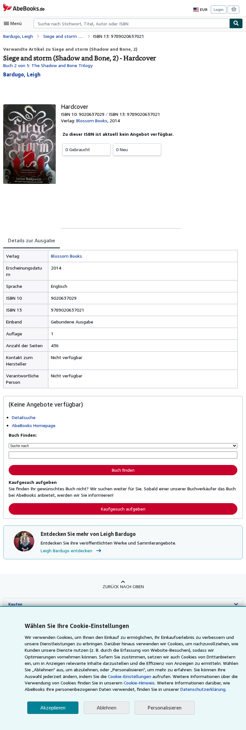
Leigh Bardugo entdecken (66, 550)
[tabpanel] (120, 319)
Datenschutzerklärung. (203, 689)
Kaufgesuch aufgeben (123, 508)
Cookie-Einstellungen (129, 676)
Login (219, 9)
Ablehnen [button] (106, 707)
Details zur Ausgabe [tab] (31, 240)
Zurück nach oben (123, 586)
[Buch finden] (236, 23)
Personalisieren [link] (165, 707)
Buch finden (123, 470)
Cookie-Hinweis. (140, 682)
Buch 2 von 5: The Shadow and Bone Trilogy (48, 65)
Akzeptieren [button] (52, 707)
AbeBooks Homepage (33, 425)
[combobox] (131, 23)
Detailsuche (24, 417)
